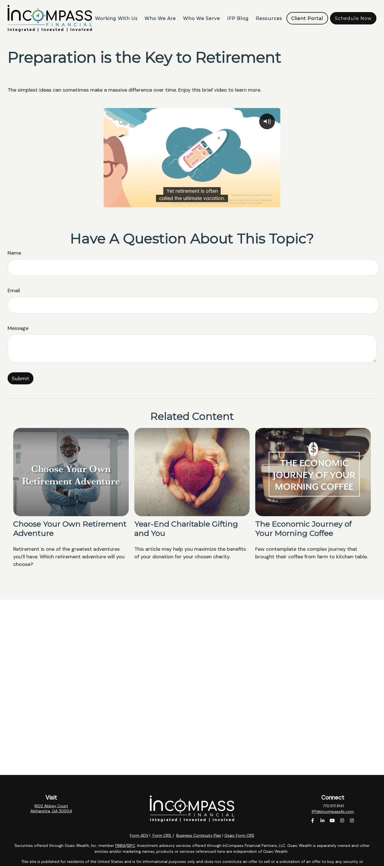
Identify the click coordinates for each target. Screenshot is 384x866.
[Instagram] (342, 820)
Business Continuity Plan (198, 835)
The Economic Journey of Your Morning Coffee (303, 528)
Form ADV (139, 835)
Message (18, 328)
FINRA (120, 845)
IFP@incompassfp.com (333, 811)
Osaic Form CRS (239, 835)
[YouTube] (332, 820)
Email (14, 290)
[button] (116, 18)
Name (14, 253)
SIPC (131, 845)
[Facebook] (312, 820)
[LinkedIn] (322, 820)
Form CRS (162, 835)
